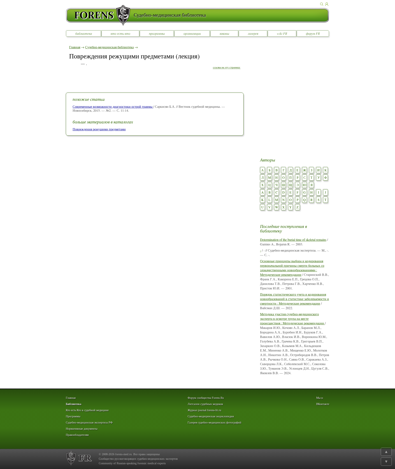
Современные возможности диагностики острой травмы (113, 106)
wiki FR (282, 33)
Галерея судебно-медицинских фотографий (214, 422)
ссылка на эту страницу (226, 67)
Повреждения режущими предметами (99, 129)
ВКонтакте (322, 404)
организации (192, 33)
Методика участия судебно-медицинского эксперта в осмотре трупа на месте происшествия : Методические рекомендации (292, 318)
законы (224, 33)
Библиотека (73, 404)
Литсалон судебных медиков (205, 404)
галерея (253, 33)
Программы (73, 416)
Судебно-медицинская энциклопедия (211, 416)
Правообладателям (77, 434)
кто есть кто (120, 33)
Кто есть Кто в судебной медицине (87, 410)
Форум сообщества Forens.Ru (206, 397)
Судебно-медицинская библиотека (109, 47)
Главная (74, 47)
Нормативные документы (81, 428)
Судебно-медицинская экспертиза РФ (89, 422)
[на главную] (100, 15)
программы (157, 33)
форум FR (313, 33)
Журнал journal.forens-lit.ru (204, 410)
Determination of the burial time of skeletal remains (293, 239)
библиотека (83, 33)
